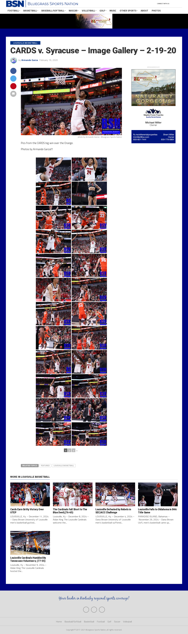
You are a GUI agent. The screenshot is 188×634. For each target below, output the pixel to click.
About (144, 10)
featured (45, 465)
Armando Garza (29, 60)
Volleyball (88, 10)
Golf (102, 10)
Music (113, 10)
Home (59, 621)
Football (13, 10)
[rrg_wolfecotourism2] (153, 105)
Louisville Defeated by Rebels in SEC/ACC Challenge (113, 511)
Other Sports (128, 10)
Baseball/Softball (52, 10)
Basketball (30, 10)
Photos (156, 10)
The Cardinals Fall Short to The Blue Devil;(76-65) (70, 511)
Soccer (117, 621)
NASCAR (73, 10)
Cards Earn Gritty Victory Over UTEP (27, 511)
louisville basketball (64, 465)
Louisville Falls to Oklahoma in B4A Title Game (157, 511)
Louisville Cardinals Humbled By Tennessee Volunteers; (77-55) (28, 559)
